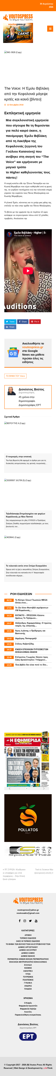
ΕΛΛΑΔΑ (28, 965)
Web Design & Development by (33, 1068)
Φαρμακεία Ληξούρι (28, 1009)
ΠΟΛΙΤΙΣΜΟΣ (28, 980)
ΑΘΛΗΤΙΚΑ (28, 971)
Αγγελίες (28, 1012)
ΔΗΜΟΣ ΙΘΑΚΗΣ (28, 956)
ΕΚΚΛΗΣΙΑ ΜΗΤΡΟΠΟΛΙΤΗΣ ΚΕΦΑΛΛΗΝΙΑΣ (28, 962)
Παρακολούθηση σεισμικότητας (28, 1015)
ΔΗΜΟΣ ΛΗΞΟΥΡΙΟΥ (28, 950)
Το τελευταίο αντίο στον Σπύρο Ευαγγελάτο (26, 566)
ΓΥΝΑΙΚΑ (28, 983)
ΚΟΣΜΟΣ (28, 968)
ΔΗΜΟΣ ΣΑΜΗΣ (28, 953)
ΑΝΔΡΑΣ (28, 986)
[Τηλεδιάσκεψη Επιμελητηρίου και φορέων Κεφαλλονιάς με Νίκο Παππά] (28, 495)
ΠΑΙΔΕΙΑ (28, 989)
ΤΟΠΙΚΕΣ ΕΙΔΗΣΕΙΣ (28, 938)
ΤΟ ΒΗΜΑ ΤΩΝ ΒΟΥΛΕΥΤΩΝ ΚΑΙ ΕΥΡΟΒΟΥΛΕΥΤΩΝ (28, 944)
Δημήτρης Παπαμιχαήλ (26, 638)
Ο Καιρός (28, 1003)
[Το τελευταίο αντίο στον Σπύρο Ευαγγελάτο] (28, 549)
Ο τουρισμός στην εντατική (18, 456)
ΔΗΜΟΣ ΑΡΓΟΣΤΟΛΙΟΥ (28, 947)
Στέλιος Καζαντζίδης (24, 644)
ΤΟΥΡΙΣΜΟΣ (28, 977)
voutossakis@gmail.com (28, 913)
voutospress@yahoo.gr (28, 910)
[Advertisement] (28, 700)
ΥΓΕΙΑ (28, 974)
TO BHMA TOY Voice (15, 376)
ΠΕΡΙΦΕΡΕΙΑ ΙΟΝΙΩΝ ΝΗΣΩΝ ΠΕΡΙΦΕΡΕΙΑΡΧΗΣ (28, 959)
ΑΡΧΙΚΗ (28, 935)
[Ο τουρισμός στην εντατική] (28, 438)
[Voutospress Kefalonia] (18, 17)
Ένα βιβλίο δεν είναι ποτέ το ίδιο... (31, 665)
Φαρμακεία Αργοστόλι (28, 1006)
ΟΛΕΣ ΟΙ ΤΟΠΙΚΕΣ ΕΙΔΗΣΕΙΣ (28, 941)
